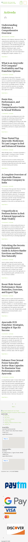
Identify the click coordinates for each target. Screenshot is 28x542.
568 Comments (5, 36)
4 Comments (5, 186)
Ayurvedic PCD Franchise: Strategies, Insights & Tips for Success (13, 326)
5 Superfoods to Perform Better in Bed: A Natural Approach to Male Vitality (13, 215)
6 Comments (5, 150)
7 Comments (5, 113)
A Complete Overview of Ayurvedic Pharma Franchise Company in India (14, 178)
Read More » (5, 56)
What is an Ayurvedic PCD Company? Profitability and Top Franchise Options (12, 67)
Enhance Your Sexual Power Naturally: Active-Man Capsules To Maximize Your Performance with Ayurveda (12, 367)
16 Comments (5, 377)
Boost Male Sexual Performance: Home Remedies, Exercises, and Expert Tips (12, 288)
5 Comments (5, 296)
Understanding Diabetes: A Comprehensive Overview (10, 29)
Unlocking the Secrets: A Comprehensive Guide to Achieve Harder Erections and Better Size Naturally (14, 250)
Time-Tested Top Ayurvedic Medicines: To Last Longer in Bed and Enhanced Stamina (13, 142)
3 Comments (5, 74)
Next (14, 406)
